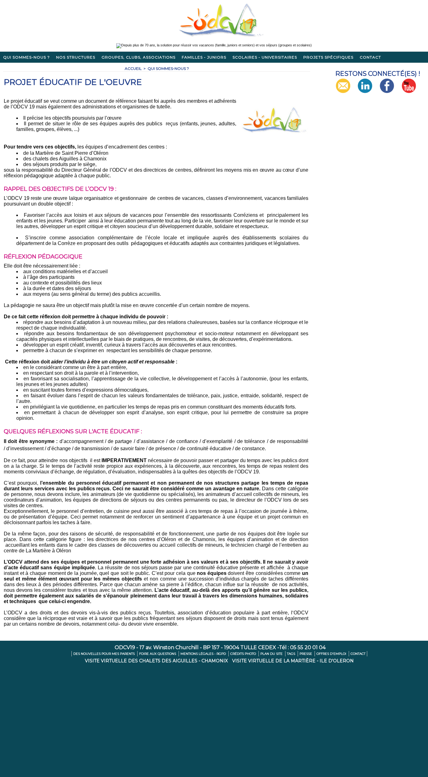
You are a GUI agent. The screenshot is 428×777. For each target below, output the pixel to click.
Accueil (133, 68)
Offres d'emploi (331, 654)
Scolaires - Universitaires (264, 57)
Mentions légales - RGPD (203, 654)
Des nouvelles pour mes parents (104, 654)
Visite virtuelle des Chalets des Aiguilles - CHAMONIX (157, 661)
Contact (370, 57)
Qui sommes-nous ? (26, 57)
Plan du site (272, 654)
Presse (306, 654)
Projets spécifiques (328, 57)
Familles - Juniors (204, 57)
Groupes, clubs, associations (138, 57)
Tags (291, 654)
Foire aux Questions (158, 654)
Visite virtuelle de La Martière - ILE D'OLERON (293, 661)
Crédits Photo (243, 654)
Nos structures (75, 57)
